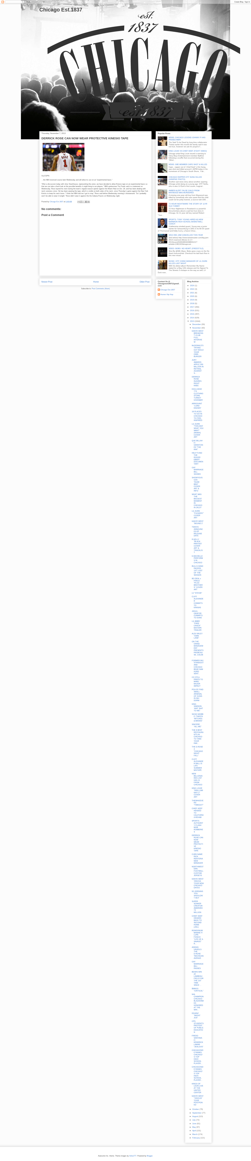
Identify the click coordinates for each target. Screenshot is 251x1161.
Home (96, 282)
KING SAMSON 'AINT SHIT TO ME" (197, 707)
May (194, 1127)
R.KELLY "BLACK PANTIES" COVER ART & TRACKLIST (197, 546)
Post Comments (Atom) (101, 289)
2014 (192, 318)
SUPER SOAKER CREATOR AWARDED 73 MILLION (197, 906)
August (195, 1116)
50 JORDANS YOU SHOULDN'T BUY (197, 894)
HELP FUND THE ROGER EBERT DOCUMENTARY (197, 458)
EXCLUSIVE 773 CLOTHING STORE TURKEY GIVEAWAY (197, 394)
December (196, 324)
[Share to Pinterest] (88, 202)
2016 (192, 310)
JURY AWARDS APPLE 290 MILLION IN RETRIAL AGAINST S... (198, 366)
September (197, 1113)
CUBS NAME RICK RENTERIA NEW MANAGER (197, 858)
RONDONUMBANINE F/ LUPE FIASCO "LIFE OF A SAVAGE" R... (197, 937)
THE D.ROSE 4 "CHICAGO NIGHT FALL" (197, 751)
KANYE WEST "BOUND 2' (198, 522)
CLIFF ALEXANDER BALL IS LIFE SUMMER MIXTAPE (197, 764)
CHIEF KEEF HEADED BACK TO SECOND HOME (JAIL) (197, 921)
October (195, 1109)
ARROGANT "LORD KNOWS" (197, 405)
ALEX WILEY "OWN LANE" (197, 636)
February (196, 1138)
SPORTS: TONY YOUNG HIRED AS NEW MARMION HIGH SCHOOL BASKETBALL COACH (186, 221)
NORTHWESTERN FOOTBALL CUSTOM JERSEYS (198, 871)
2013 (192, 321)
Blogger (149, 1156)
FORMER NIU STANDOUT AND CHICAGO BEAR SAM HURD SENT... (198, 667)
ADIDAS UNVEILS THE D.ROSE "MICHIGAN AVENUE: (198, 952)
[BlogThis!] (81, 202)
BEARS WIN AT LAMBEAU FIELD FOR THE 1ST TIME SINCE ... (197, 978)
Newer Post (46, 282)
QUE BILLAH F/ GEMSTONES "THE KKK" (197, 445)
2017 (192, 307)
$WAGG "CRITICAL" (197, 989)
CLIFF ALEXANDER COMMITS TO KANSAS (197, 602)
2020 (192, 296)
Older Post (144, 282)
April (194, 1131)
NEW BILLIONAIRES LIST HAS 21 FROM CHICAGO (197, 779)
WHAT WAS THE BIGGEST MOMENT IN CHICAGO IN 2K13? (197, 501)
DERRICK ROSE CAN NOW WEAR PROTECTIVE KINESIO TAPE (197, 843)
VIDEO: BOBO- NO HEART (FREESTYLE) (186, 248)
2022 (192, 289)
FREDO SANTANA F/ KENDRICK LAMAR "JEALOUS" (197, 1041)
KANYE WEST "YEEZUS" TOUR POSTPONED (198, 1100)
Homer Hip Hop (166, 294)
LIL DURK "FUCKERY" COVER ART (198, 514)
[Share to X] (83, 202)
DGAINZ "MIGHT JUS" (196, 1015)
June (194, 1123)
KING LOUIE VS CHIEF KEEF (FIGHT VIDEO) (188, 151)
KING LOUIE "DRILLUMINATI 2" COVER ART (197, 792)
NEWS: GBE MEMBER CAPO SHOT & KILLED (188, 164)
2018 (192, 303)
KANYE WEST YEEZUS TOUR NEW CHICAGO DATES (198, 883)
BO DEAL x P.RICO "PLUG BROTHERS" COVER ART (197, 583)
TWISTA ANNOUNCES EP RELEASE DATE (197, 531)
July (194, 1120)
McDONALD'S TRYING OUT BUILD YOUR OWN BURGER (198, 350)
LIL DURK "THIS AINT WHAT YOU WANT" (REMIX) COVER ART (197, 430)
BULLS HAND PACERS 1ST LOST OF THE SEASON (197, 570)
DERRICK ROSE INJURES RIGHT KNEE (196, 381)
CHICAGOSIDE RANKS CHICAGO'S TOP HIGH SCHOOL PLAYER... (197, 1056)
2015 (192, 314)
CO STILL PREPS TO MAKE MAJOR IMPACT (197, 681)
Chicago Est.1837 (60, 10)
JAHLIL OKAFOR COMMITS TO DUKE (197, 614)
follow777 (132, 1156)
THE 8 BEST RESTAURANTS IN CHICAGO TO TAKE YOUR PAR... (197, 736)
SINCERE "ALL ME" (196, 725)
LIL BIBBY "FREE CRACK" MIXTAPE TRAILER (197, 625)
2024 (192, 285)
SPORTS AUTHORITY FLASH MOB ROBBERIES (197, 826)
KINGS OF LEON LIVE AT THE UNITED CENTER (197, 1088)
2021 (192, 293)
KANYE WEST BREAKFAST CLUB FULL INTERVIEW (198, 336)
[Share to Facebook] (86, 202)
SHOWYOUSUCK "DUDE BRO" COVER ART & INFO (197, 484)
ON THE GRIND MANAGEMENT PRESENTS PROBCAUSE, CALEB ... (197, 649)
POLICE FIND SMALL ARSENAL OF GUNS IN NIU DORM (197, 694)
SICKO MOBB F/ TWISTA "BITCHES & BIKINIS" (197, 717)
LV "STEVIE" (197, 593)
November (196, 328)
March (195, 1134)
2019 (192, 300)
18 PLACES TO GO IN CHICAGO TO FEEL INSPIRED (197, 415)
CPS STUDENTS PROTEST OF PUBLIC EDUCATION (198, 1026)
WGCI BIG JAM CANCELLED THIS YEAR (186, 235)
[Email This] (78, 202)
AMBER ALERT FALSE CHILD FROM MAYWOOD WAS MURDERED (184, 191)
